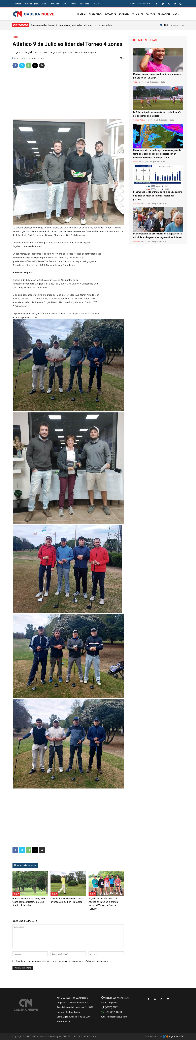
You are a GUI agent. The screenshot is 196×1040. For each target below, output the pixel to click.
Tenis (135, 82)
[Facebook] (156, 3)
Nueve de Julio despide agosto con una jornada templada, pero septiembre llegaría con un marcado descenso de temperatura (157, 154)
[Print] (42, 65)
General (136, 241)
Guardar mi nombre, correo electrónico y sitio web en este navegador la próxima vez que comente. (62, 961)
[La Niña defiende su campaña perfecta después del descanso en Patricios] (158, 98)
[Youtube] (174, 3)
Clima (135, 162)
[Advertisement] (68, 93)
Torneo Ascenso (140, 120)
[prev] (124, 25)
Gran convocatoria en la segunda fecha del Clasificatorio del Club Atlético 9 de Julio (28, 902)
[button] (180, 4)
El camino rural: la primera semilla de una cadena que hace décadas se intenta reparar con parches (157, 195)
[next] (129, 25)
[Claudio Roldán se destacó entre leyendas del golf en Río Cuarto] (68, 883)
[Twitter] (168, 3)
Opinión (136, 203)
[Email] (35, 65)
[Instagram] (162, 3)
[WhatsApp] (28, 65)
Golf (15, 37)
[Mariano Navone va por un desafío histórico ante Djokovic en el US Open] (158, 60)
